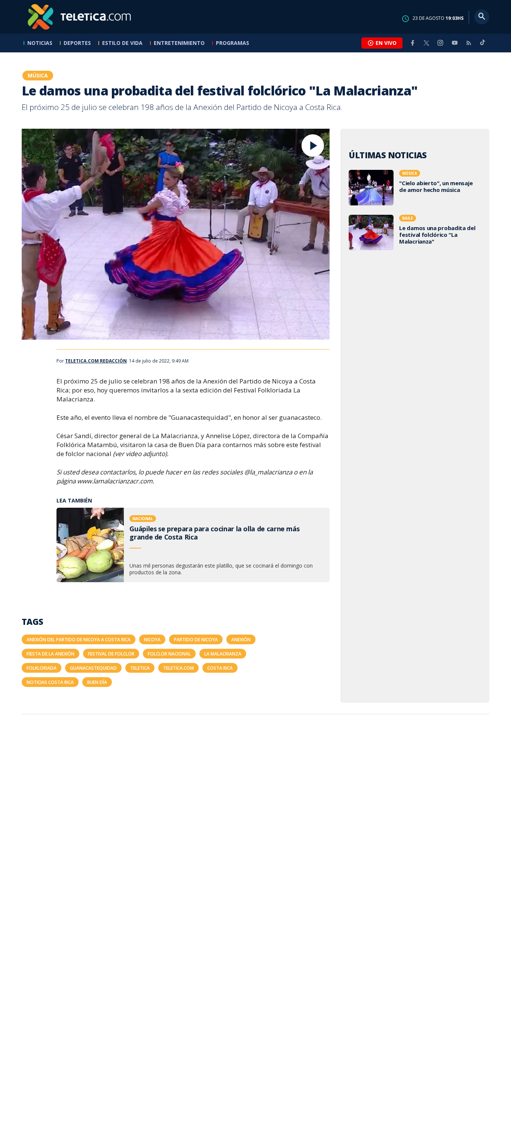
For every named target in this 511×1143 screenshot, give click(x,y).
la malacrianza (222, 654)
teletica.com (178, 668)
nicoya (152, 639)
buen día (97, 682)
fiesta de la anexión (50, 654)
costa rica (220, 668)
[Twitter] (426, 43)
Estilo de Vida (122, 42)
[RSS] (469, 43)
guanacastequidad (93, 668)
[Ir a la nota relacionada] (193, 545)
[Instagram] (440, 43)
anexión (241, 639)
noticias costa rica (50, 682)
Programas (232, 42)
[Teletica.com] (79, 17)
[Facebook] (413, 43)
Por (91, 361)
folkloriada (41, 668)
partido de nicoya (196, 639)
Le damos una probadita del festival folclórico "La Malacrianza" (415, 233)
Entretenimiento (179, 42)
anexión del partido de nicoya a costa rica (79, 639)
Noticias (39, 42)
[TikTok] (482, 45)
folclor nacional (169, 654)
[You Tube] (454, 43)
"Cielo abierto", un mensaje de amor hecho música (415, 188)
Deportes (77, 42)
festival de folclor (111, 654)
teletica (140, 668)
